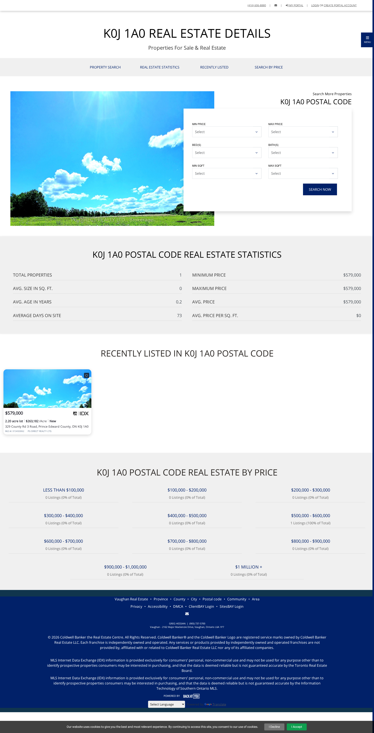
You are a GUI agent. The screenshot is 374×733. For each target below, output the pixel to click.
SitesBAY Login (231, 606)
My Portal (296, 5)
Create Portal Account (340, 5)
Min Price (199, 124)
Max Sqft (274, 165)
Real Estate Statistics (159, 67)
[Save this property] (86, 375)
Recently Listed (214, 67)
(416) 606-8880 (257, 5)
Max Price (275, 124)
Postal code (212, 599)
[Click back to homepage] (18, 5)
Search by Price (269, 67)
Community (236, 599)
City (194, 599)
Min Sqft (198, 165)
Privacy (136, 606)
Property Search (105, 67)
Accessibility (158, 606)
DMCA (178, 606)
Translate (219, 704)
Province (161, 599)
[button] (367, 40)
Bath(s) (273, 145)
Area (256, 599)
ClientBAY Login (201, 606)
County (179, 599)
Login (315, 5)
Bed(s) (196, 145)
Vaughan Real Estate (131, 599)
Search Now (320, 189)
